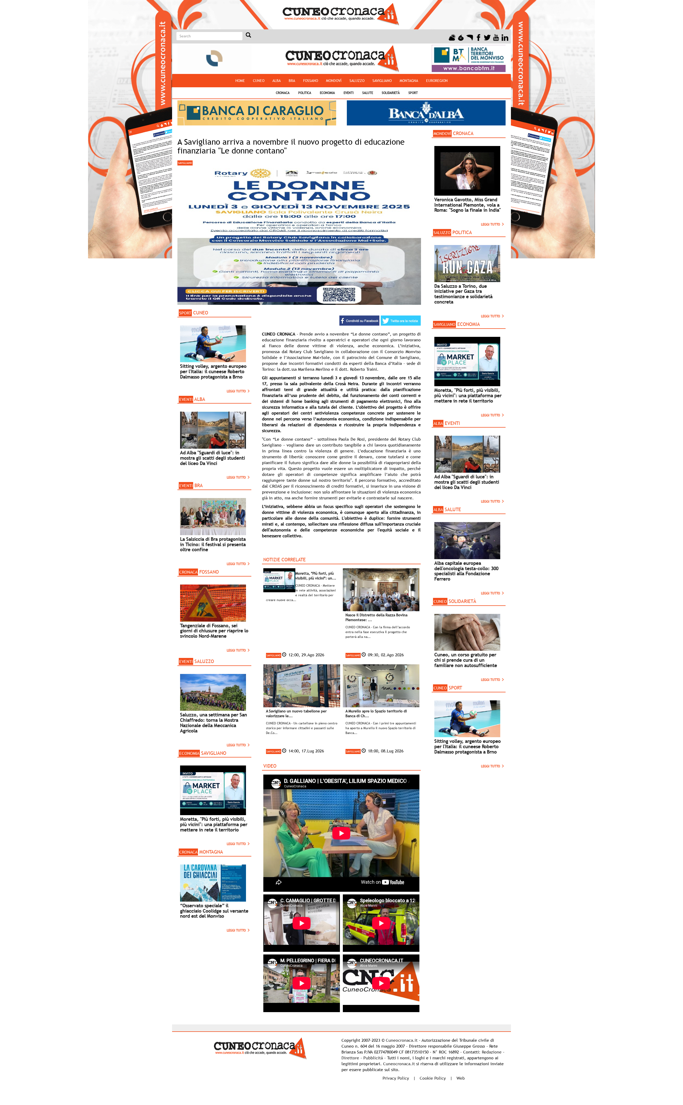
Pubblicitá (373, 1058)
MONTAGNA (409, 80)
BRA (292, 80)
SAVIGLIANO (382, 80)
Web (460, 1078)
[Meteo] (452, 37)
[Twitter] (487, 37)
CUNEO (258, 80)
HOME (240, 80)
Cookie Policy (433, 1078)
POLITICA (304, 92)
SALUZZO (357, 80)
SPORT (413, 92)
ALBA (276, 80)
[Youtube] (496, 37)
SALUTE (367, 92)
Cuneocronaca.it (402, 1040)
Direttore (350, 1058)
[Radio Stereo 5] (461, 37)
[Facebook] (478, 37)
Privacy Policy (396, 1078)
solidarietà (391, 92)
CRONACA (282, 92)
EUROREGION (437, 80)
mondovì (334, 80)
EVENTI (349, 92)
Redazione (492, 1052)
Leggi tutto (237, 391)
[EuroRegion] (469, 37)
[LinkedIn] (505, 37)
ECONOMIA (327, 92)
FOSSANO (310, 80)
